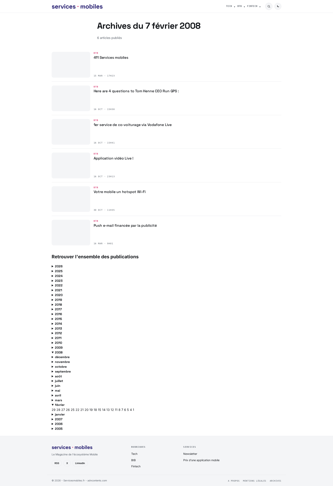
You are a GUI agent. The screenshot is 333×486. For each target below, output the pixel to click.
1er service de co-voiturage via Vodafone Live (133, 124)
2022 (59, 285)
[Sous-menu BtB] (244, 6)
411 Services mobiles (111, 57)
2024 (59, 276)
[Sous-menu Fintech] (260, 6)
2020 (59, 295)
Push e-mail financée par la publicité (125, 225)
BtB (239, 6)
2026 (59, 266)
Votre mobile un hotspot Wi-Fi (120, 191)
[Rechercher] (268, 6)
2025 (59, 271)
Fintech (252, 6)
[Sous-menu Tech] (234, 6)
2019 (58, 300)
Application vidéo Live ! (113, 158)
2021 (58, 290)
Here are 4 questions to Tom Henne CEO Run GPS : (136, 91)
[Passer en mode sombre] (277, 6)
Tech (229, 6)
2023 (59, 281)
